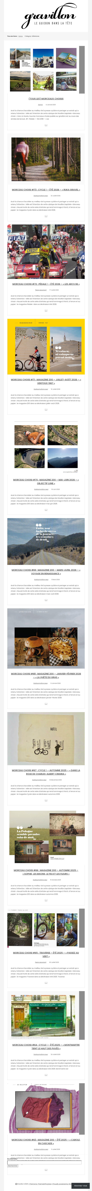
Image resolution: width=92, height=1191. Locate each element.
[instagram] (50, 1177)
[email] (54, 1177)
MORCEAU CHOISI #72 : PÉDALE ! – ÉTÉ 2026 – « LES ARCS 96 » (46, 284)
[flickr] (42, 1177)
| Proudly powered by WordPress (64, 1184)
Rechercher (12, 1159)
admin (40, 105)
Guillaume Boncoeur (41, 196)
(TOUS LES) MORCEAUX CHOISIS (46, 98)
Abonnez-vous (80, 1185)
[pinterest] (46, 1177)
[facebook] (38, 1177)
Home (21, 36)
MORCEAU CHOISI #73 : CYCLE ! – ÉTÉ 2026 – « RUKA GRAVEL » (46, 189)
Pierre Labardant (40, 290)
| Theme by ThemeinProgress (39, 1184)
